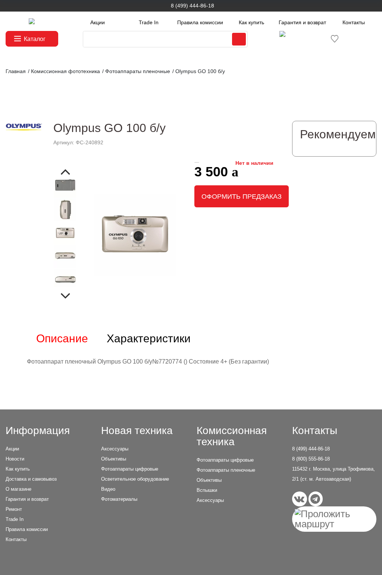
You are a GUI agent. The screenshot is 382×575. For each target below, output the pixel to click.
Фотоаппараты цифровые (129, 469)
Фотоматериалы (119, 499)
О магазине (18, 489)
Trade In (149, 22)
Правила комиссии (200, 22)
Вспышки (207, 490)
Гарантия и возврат (302, 22)
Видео (108, 489)
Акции (97, 22)
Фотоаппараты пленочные (226, 470)
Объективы (113, 459)
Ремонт (14, 509)
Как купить (251, 22)
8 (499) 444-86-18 (192, 6)
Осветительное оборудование (135, 479)
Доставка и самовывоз (31, 479)
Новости (15, 459)
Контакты (353, 22)
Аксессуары (114, 449)
